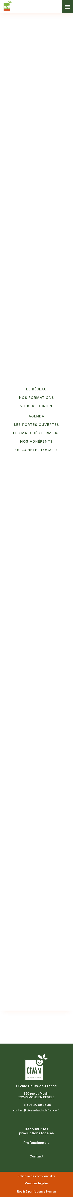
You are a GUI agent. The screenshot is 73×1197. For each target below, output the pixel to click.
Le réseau (36, 389)
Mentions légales (36, 1183)
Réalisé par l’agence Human (36, 1191)
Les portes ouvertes (36, 425)
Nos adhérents (36, 441)
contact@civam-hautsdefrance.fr (36, 1110)
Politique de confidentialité (36, 1176)
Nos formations (36, 398)
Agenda (37, 416)
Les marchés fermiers (36, 433)
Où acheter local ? (36, 450)
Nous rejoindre (36, 406)
